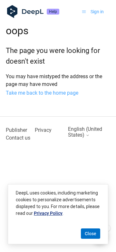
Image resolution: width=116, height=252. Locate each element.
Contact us (18, 138)
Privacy (43, 130)
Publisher (16, 130)
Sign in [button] (97, 11)
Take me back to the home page (42, 93)
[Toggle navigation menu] (84, 12)
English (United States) (85, 132)
